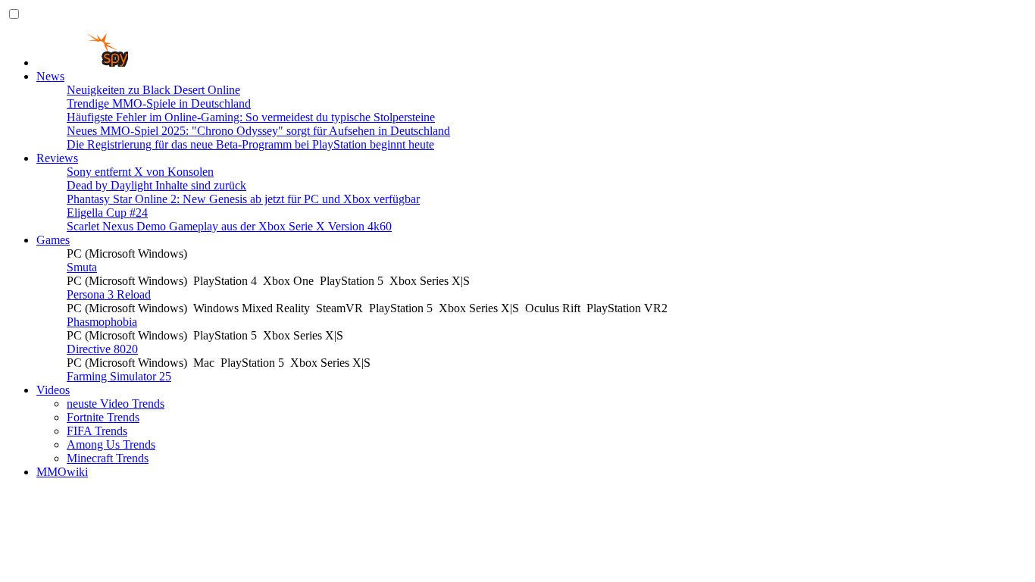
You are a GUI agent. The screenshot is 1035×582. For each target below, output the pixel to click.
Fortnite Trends (103, 417)
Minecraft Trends (108, 458)
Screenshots (95, 499)
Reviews (57, 158)
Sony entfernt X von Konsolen (140, 171)
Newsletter (92, 512)
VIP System (95, 526)
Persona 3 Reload (109, 294)
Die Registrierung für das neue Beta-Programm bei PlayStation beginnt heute (250, 144)
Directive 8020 (102, 349)
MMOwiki (62, 471)
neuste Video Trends (115, 403)
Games (53, 239)
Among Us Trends (111, 444)
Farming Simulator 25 (119, 376)
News (50, 76)
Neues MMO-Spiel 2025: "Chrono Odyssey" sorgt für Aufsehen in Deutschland (258, 130)
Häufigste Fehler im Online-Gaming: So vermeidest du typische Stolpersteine (251, 117)
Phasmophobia (102, 321)
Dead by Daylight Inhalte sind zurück (156, 185)
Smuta (82, 267)
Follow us (60, 567)
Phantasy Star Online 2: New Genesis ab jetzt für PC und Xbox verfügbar (243, 198)
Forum (82, 553)
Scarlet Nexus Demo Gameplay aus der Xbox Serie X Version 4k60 (229, 226)
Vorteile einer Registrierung (132, 540)
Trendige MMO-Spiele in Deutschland (159, 103)
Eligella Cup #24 (107, 212)
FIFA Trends (97, 430)
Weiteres (56, 485)
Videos (53, 389)
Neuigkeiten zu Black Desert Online (153, 89)
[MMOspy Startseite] (82, 62)
